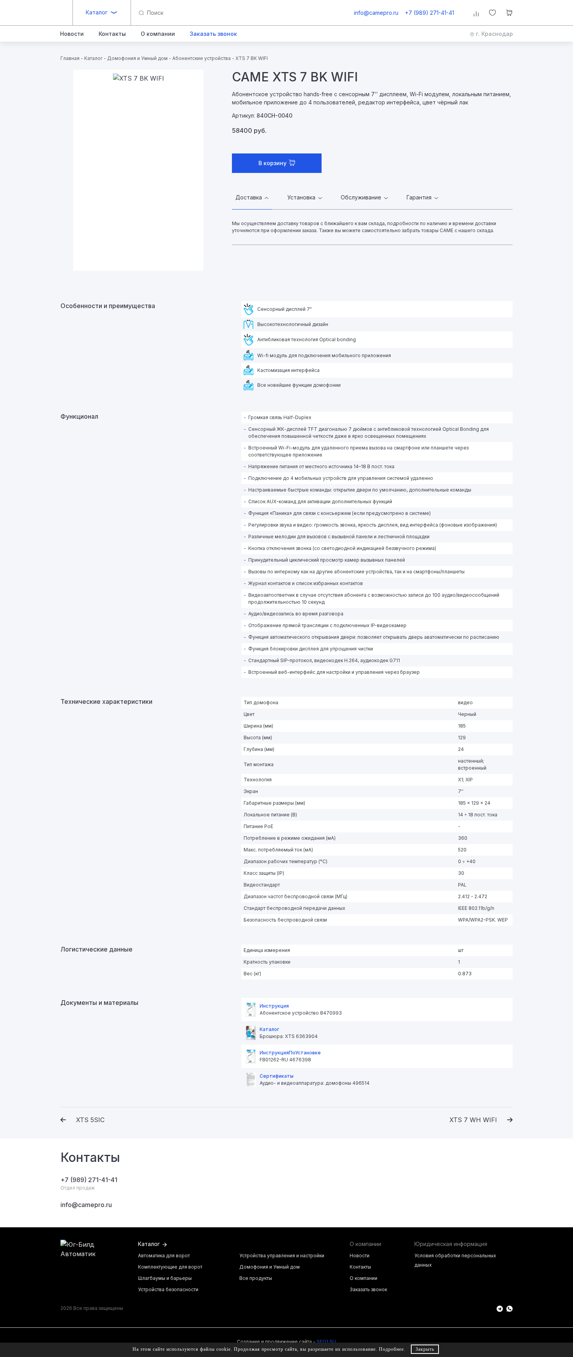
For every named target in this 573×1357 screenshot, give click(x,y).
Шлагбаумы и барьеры (165, 1278)
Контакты (360, 1267)
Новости (360, 1255)
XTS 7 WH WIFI (473, 1120)
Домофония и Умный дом (269, 1267)
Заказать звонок (368, 1289)
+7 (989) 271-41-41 (429, 12)
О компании (363, 1278)
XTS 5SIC (90, 1120)
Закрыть (425, 1349)
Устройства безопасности (168, 1289)
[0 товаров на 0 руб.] (509, 13)
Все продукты (255, 1278)
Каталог (97, 12)
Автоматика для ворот (164, 1255)
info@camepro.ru (376, 12)
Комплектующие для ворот (170, 1267)
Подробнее (391, 1349)
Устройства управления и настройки (281, 1255)
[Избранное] (492, 13)
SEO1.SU (326, 1342)
